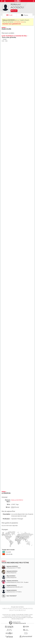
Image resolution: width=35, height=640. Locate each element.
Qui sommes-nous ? (6, 614)
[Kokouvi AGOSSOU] (5, 7)
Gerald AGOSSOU (12, 585)
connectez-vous (19, 22)
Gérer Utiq (15, 617)
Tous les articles (7, 616)
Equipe (13, 614)
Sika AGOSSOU (11, 576)
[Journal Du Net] (9, 630)
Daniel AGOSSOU (12, 590)
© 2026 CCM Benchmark (17, 618)
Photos (26, 15)
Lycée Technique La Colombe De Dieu (14, 36)
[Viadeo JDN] (26, 633)
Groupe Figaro (29, 617)
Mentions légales (22, 617)
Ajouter (15, 10)
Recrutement (17, 616)
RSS (12, 616)
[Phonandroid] (26, 637)
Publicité (26, 614)
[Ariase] (9, 636)
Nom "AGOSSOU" (12, 596)
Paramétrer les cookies (7, 617)
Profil (10, 15)
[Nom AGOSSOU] (4, 596)
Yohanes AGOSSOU (12, 580)
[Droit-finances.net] (26, 630)
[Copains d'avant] (9, 633)
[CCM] (26, 627)
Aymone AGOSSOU (12, 566)
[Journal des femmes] (9, 627)
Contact (31, 614)
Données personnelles (26, 616)
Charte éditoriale (19, 614)
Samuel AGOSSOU (12, 571)
